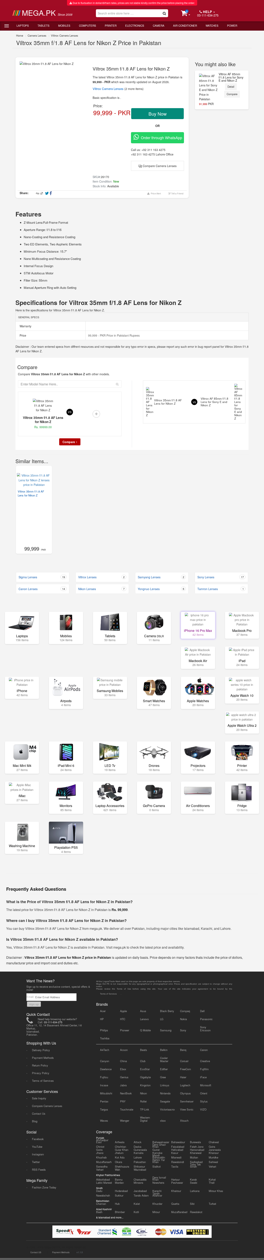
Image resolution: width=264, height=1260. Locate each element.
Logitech (185, 1085)
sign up (34, 1004)
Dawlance (106, 1069)
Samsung (165, 1030)
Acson (124, 1050)
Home (19, 35)
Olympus (185, 1093)
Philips (104, 1030)
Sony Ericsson (205, 1028)
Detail (230, 86)
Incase (104, 1085)
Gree (163, 1077)
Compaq (185, 1011)
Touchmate (126, 1109)
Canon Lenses (42, 589)
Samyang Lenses (161, 577)
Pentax (104, 1101)
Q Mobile (145, 1030)
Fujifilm (204, 1069)
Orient (203, 1093)
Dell (202, 1011)
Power (232, 25)
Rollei (143, 1101)
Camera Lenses (37, 35)
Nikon (143, 1093)
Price (22, 335)
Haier (183, 1077)
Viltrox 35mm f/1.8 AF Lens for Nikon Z (31, 493)
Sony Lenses (220, 577)
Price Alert (155, 193)
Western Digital (145, 1119)
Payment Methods (43, 1058)
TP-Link (144, 1109)
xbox (163, 1121)
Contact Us (38, 1113)
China (123, 1061)
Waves (104, 1121)
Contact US (35, 1252)
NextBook (126, 1093)
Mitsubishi (106, 1093)
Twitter (36, 1162)
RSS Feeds (39, 1170)
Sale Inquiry (39, 1098)
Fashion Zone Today (44, 1187)
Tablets (44, 25)
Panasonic (206, 1019)
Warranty (25, 326)
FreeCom (185, 1069)
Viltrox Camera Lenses (64, 35)
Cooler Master (164, 1059)
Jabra (123, 1085)
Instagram (38, 1154)
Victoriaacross (167, 1109)
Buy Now (157, 113)
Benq (183, 1050)
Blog (34, 1121)
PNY (123, 1101)
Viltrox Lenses (101, 577)
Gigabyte (145, 1077)
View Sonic (186, 1109)
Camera (158, 25)
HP (102, 1019)
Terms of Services (43, 1081)
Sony (183, 1030)
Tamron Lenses (220, 589)
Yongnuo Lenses (161, 589)
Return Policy (40, 1065)
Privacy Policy (40, 1073)
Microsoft (205, 1085)
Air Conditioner (185, 25)
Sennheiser (186, 1101)
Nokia (183, 1019)
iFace (203, 1077)
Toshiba (104, 1038)
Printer (111, 25)
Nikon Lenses (101, 589)
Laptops (22, 25)
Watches (212, 25)
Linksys (164, 1085)
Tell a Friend (177, 193)
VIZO (203, 1109)
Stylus (204, 1101)
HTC (122, 1019)
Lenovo (144, 1019)
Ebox (123, 1069)
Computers (87, 25)
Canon (204, 1050)
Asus (143, 1011)
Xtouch (184, 1121)
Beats (143, 1050)
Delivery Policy (41, 1050)
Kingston (145, 1085)
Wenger (124, 1121)
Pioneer (124, 1030)
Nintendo (165, 1093)
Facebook (38, 1139)
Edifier (164, 1069)
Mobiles (64, 25)
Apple (123, 1011)
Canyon (104, 1061)
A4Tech (104, 1050)
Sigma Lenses (42, 577)
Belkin (163, 1050)
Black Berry (167, 1011)
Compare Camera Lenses (159, 166)
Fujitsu (104, 1077)
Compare (232, 94)
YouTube (37, 1147)
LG (161, 1019)
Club (142, 1061)
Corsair (184, 1061)
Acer (103, 1011)
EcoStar (145, 1069)
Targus (104, 1109)
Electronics (134, 25)
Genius (124, 1077)
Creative (205, 1061)
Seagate (165, 1101)
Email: (31, 997)
